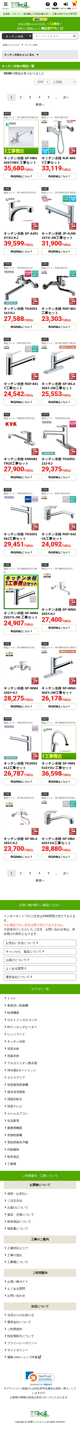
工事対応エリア (17, 1248)
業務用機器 (14, 1127)
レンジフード (16, 1034)
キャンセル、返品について (23, 951)
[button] (40, 1378)
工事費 (11, 1163)
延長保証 (13, 1156)
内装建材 (13, 1149)
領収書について (17, 1228)
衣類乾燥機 (14, 1135)
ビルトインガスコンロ (22, 1019)
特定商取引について (20, 1336)
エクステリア (16, 1077)
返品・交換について (20, 1214)
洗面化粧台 (14, 1099)
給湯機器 (13, 1012)
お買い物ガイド (17, 1281)
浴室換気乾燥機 (17, 1084)
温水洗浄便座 (16, 1091)
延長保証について (19, 1221)
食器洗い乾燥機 (17, 1005)
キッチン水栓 (13, 54)
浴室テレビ (14, 1106)
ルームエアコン (17, 1113)
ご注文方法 (14, 1200)
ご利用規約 (14, 1329)
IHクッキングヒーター (22, 1027)
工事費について (17, 1262)
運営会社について (18, 977)
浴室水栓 (13, 1048)
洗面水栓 (13, 1055)
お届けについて (16, 960)
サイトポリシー (17, 1350)
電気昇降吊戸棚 (17, 1142)
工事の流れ (14, 1255)
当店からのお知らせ (20, 1315)
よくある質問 (15, 968)
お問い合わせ (16, 1295)
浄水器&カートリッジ (21, 1070)
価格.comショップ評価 (22, 1357)
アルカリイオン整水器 (22, 1063)
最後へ (40, 104)
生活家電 (13, 1120)
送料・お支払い (17, 1193)
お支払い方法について (21, 943)
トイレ (11, 998)
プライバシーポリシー (22, 1343)
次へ (66, 97)
